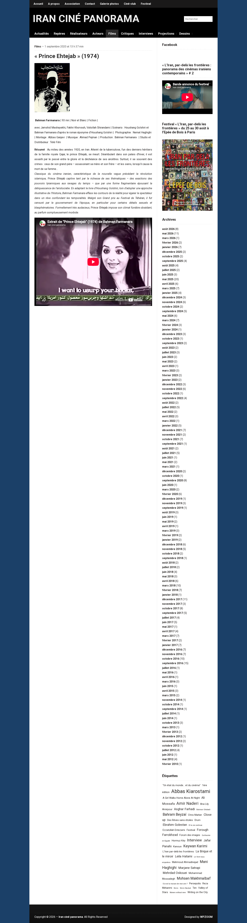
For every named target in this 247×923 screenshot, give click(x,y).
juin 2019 (167, 517)
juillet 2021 (169, 453)
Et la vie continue (195, 825)
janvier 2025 (170, 292)
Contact (90, 3)
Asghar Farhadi (184, 809)
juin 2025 (167, 274)
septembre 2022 (172, 398)
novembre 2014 (172, 700)
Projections (166, 33)
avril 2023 (168, 366)
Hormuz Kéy (178, 840)
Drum (197, 820)
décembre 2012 (172, 736)
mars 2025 (168, 288)
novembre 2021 (172, 434)
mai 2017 (167, 626)
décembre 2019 (172, 498)
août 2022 (168, 402)
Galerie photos (109, 3)
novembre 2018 (172, 549)
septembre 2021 (172, 443)
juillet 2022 (169, 407)
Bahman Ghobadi (203, 809)
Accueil (38, 3)
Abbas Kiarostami (190, 791)
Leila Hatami (183, 856)
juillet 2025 (169, 270)
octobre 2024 (170, 306)
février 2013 (170, 731)
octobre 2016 (170, 658)
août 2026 (168, 229)
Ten (195, 887)
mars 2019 (168, 530)
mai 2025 (167, 279)
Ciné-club (130, 3)
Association (72, 3)
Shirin (176, 888)
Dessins (184, 33)
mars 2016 (168, 681)
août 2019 (168, 512)
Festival (146, 3)
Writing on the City (198, 892)
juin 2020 (167, 485)
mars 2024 (168, 320)
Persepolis (195, 883)
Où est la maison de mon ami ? (175, 884)
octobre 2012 (170, 745)
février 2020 (170, 494)
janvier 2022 (170, 425)
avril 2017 (168, 631)
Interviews (146, 33)
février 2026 (170, 242)
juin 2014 (167, 718)
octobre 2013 (170, 722)
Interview (194, 840)
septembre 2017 (172, 613)
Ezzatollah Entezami (174, 830)
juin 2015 (167, 686)
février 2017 (170, 640)
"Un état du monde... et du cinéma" (181, 785)
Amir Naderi (187, 803)
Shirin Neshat (185, 888)
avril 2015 (168, 690)
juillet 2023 (169, 352)
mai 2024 (167, 315)
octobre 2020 (170, 475)
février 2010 (170, 764)
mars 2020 (168, 489)
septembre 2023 (172, 343)
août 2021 (168, 448)
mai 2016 (167, 672)
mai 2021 (167, 462)
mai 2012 (167, 759)
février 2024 (170, 325)
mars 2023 (168, 370)
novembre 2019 (172, 503)
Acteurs (97, 33)
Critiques (127, 33)
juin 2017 (167, 622)
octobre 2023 (170, 338)
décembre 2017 (172, 599)
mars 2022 (168, 420)
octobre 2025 (170, 256)
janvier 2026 (170, 247)
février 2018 (170, 590)
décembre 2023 (172, 334)
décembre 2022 (172, 384)
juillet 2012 (169, 750)
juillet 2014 (169, 713)
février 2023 (170, 375)
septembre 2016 (172, 663)
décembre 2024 (172, 297)
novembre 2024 (172, 302)
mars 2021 (168, 466)
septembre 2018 (172, 558)
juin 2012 (167, 754)
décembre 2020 (172, 471)
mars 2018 (168, 585)
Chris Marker (195, 814)
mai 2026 (167, 233)
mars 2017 (168, 635)
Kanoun (177, 846)
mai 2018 (167, 576)
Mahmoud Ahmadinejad (185, 862)
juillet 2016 (169, 668)
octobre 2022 (170, 393)
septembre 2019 (172, 507)
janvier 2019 (170, 539)
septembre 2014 (172, 709)
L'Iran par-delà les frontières (178, 851)
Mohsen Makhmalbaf (194, 878)
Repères (59, 33)
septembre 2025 (172, 261)
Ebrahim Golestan (175, 825)
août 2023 (168, 347)
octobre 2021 (170, 439)
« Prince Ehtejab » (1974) (66, 56)
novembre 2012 (172, 741)
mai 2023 (167, 361)
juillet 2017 (169, 617)
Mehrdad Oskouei (175, 873)
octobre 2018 (170, 553)
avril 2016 (168, 677)
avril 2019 (168, 526)
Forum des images (189, 835)
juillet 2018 (169, 567)
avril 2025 (168, 283)
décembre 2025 (172, 251)
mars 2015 (168, 695)
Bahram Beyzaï (174, 814)
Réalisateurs (78, 33)
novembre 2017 (172, 603)
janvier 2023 (170, 379)
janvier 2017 (170, 645)
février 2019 (170, 535)
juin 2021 (167, 457)
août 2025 (168, 265)
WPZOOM (206, 916)
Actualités (41, 33)
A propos (54, 3)
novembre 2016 (172, 654)
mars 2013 (168, 727)
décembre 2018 (172, 544)
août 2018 (168, 562)
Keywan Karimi (195, 846)
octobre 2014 (170, 704)
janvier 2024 (170, 329)
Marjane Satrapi (189, 868)
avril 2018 (168, 581)
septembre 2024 (172, 311)
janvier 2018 (170, 594)
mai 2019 (167, 521)
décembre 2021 (172, 430)
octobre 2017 (170, 608)
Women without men (178, 892)
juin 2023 (167, 357)
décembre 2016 (172, 649)
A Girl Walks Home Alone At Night (181, 797)
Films (112, 33)
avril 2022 (168, 416)
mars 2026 (168, 238)
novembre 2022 (172, 389)
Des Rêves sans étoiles (180, 820)
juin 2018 (167, 572)
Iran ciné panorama (86, 19)
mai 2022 (167, 411)
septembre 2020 (172, 480)
